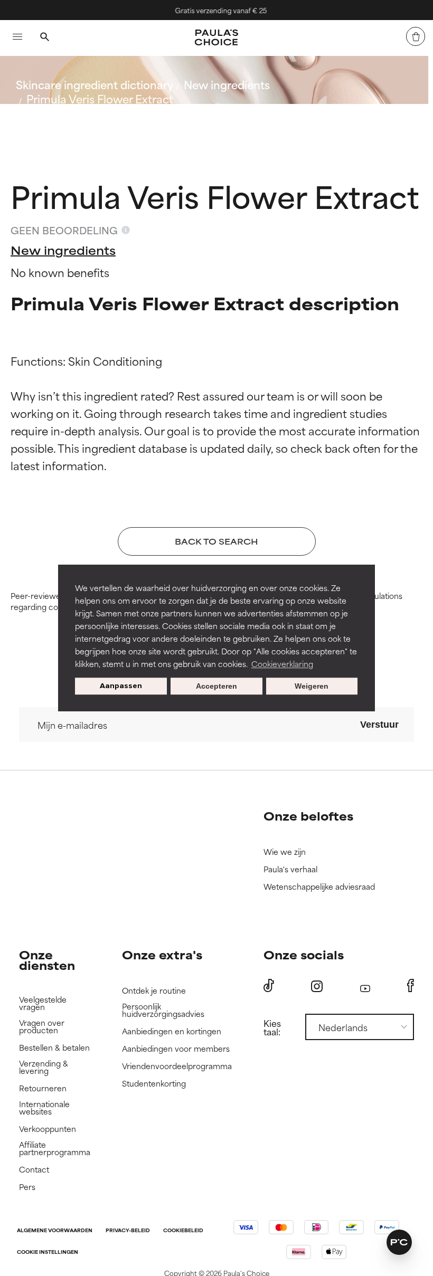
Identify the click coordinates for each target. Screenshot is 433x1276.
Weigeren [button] (311, 686)
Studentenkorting (154, 1084)
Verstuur (379, 724)
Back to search (62, 123)
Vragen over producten (41, 1026)
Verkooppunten (47, 1129)
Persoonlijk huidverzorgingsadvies (163, 1010)
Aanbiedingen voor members (176, 1049)
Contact (34, 1170)
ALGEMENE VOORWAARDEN (54, 1231)
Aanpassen (121, 685)
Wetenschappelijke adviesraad (319, 887)
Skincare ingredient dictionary (94, 84)
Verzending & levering (43, 1067)
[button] (399, 1242)
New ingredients (227, 84)
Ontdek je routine (154, 991)
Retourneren (43, 1088)
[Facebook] (410, 986)
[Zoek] (44, 38)
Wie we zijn (284, 852)
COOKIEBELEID (183, 1231)
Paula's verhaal (290, 869)
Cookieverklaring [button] (282, 664)
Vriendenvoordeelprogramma (177, 1066)
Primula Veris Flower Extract (99, 98)
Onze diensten (47, 960)
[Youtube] (365, 986)
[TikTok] (268, 986)
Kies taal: (272, 1026)
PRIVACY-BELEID (128, 1231)
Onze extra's (162, 954)
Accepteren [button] (216, 686)
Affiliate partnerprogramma (54, 1148)
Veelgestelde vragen (43, 1003)
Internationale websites (44, 1108)
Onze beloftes (308, 815)
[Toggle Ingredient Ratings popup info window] (125, 230)
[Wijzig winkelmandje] (415, 36)
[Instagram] (317, 986)
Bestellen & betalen (54, 1048)
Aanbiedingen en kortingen (171, 1031)
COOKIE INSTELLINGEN (47, 1252)
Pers (27, 1187)
